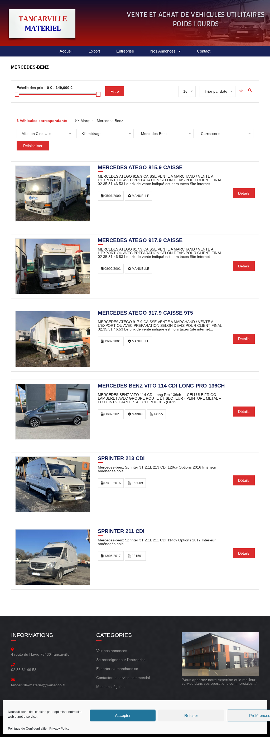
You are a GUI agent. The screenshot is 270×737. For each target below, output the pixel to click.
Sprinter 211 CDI (121, 531)
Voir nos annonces (111, 651)
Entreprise (125, 51)
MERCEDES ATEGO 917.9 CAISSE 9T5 (145, 313)
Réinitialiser (32, 146)
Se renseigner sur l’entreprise (121, 660)
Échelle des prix (30, 87)
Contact (203, 51)
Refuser (191, 715)
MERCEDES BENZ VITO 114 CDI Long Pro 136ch (161, 386)
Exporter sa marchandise (117, 669)
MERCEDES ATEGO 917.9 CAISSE (140, 240)
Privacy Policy (59, 728)
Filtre (114, 91)
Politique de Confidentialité (27, 728)
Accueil (66, 51)
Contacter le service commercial (123, 677)
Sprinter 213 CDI (121, 458)
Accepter (123, 715)
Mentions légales (110, 686)
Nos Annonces (163, 51)
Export (94, 51)
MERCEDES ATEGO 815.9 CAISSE (140, 168)
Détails (243, 193)
